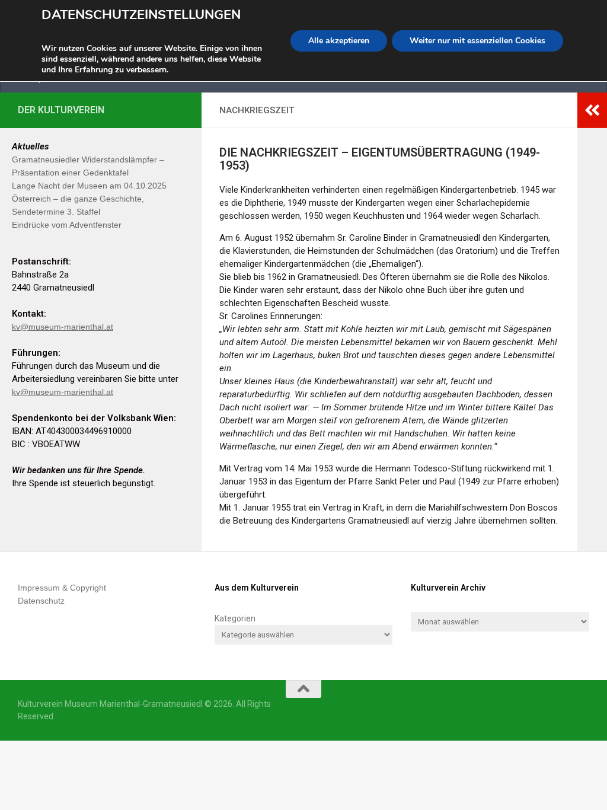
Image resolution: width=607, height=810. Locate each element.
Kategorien (235, 618)
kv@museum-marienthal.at (62, 326)
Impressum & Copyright (62, 587)
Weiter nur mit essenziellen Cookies (477, 40)
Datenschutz (41, 600)
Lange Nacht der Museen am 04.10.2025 (89, 185)
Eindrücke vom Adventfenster (67, 224)
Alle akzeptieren (338, 40)
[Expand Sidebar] (592, 110)
